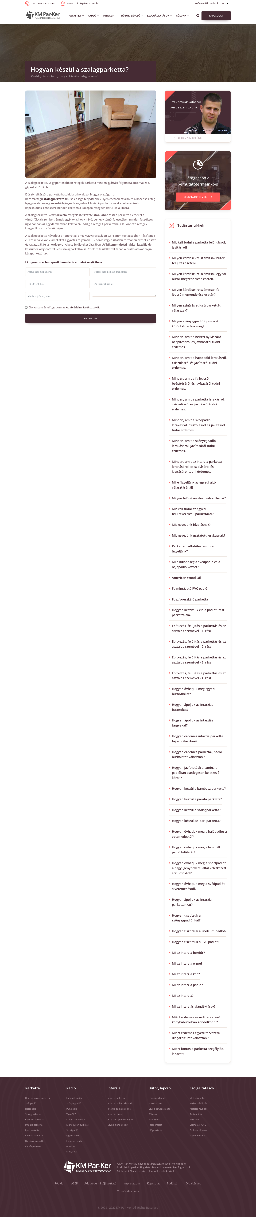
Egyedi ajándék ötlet (117, 1124)
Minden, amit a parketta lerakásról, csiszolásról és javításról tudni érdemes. (198, 404)
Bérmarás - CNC (198, 1124)
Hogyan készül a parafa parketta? (197, 799)
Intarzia (108, 15)
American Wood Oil (186, 578)
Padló (92, 15)
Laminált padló (74, 1098)
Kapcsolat (216, 15)
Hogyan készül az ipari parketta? (196, 821)
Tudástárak (49, 76)
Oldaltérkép (193, 1183)
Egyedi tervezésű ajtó (159, 1108)
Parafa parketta (33, 1146)
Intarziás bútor (115, 1114)
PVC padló (71, 1108)
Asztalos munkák (198, 1108)
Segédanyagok (197, 1135)
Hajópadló (30, 1108)
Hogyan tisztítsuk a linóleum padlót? (199, 931)
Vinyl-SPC (71, 1114)
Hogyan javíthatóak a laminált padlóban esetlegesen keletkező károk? (195, 772)
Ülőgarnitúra (155, 1130)
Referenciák (202, 3)
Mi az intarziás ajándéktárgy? (193, 1006)
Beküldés (91, 318)
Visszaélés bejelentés (128, 1191)
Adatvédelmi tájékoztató (100, 1183)
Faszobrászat (155, 1124)
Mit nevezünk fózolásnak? (191, 525)
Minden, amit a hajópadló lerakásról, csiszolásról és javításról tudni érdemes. (199, 363)
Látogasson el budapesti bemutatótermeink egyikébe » (63, 262)
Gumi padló (72, 1146)
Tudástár (173, 1183)
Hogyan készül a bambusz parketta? (199, 788)
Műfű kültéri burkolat (77, 1124)
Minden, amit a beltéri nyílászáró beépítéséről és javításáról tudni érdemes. (196, 342)
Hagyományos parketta (37, 1098)
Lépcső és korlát (157, 1098)
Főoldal (34, 76)
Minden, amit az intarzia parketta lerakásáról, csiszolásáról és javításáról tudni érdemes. (197, 467)
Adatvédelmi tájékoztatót (82, 307)
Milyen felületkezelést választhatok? (199, 498)
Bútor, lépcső (130, 15)
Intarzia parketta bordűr (120, 1103)
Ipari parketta (32, 1130)
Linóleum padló (74, 1141)
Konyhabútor (155, 1103)
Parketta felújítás (198, 1103)
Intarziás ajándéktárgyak (120, 1119)
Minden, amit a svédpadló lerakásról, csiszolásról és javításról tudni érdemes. (198, 425)
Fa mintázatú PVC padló (189, 588)
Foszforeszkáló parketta (190, 599)
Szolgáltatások (158, 15)
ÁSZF (74, 1183)
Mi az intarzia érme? (187, 963)
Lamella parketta (34, 1135)
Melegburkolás (197, 1098)
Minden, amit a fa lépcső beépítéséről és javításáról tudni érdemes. (196, 383)
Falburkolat (154, 1119)
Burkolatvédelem (198, 1130)
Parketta (75, 15)
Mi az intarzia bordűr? (188, 953)
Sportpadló (72, 1130)
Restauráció (196, 1114)
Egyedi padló (73, 1135)
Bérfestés (194, 1119)
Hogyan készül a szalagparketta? (196, 810)
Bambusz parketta (34, 1141)
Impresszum (131, 1183)
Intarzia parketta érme (119, 1108)
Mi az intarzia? (182, 996)
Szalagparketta (33, 1114)
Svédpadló (30, 1103)
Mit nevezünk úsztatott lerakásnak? (198, 535)
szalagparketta (54, 199)
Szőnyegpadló (73, 1103)
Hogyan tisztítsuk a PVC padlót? (195, 942)
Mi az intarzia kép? (186, 974)
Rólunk (214, 3)
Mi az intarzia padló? (187, 985)
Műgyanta (71, 1151)
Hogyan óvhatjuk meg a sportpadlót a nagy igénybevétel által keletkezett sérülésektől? (199, 868)
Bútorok (153, 1114)
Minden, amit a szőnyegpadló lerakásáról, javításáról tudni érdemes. (194, 446)
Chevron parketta (34, 1119)
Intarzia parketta (33, 1124)
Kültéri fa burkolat (75, 1119)
